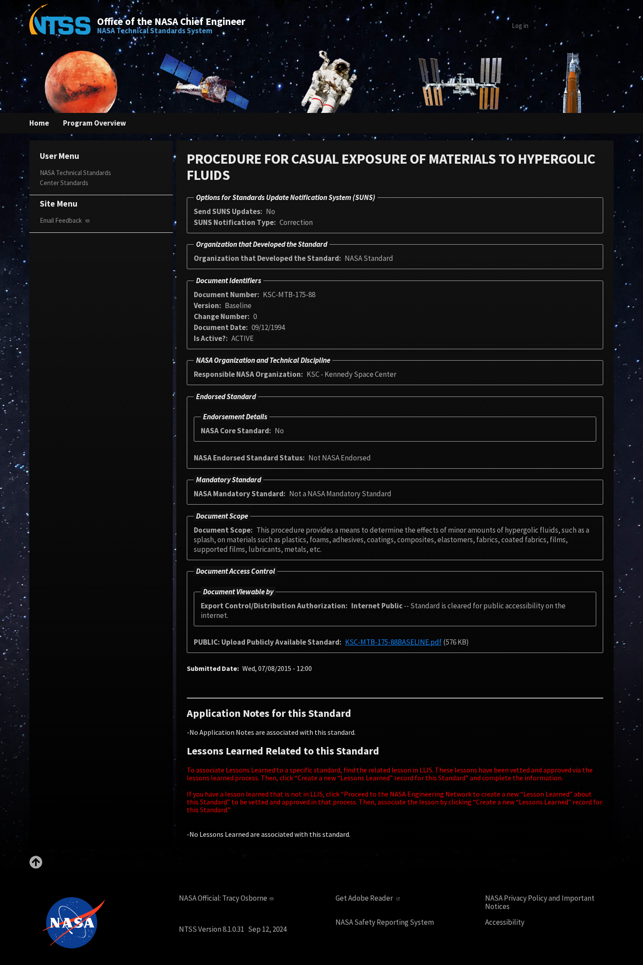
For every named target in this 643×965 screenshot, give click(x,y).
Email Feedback (61, 220)
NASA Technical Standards (75, 172)
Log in (520, 25)
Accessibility (504, 922)
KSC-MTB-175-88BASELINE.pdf (393, 642)
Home (39, 123)
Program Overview (94, 123)
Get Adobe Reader (364, 898)
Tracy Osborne (244, 898)
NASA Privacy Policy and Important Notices (539, 902)
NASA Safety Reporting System (384, 922)
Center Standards (64, 183)
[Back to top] (35, 866)
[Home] (60, 25)
